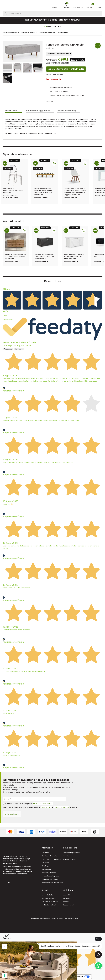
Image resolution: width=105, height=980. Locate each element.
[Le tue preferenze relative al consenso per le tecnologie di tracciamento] (4, 975)
